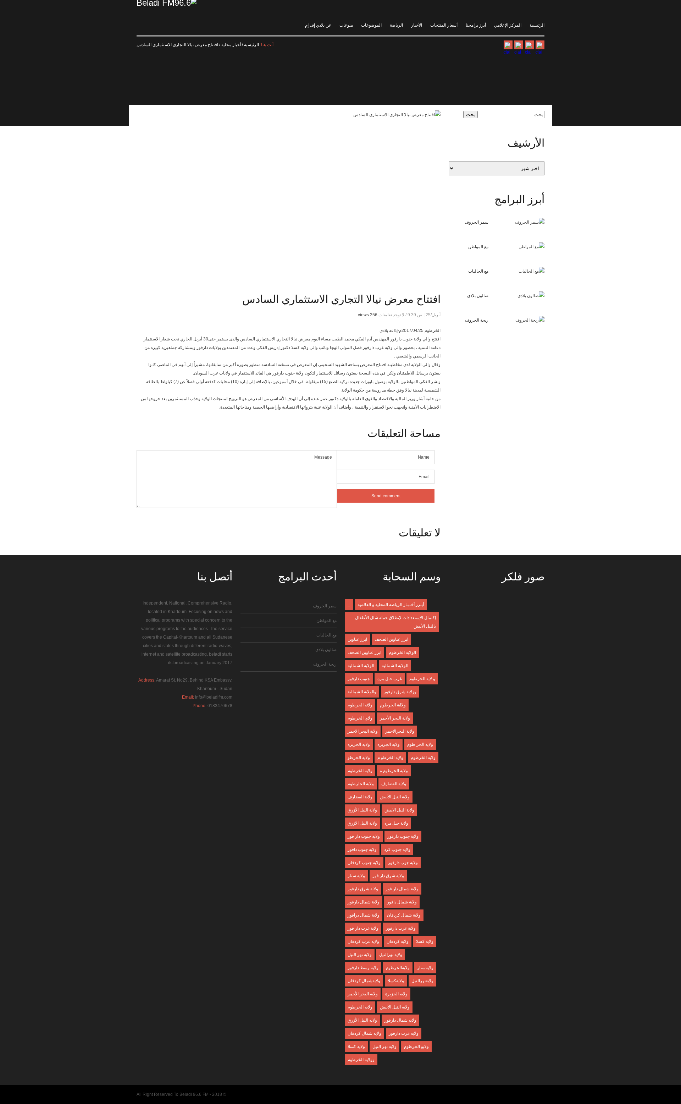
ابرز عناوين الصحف (391, 639)
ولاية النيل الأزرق (362, 810)
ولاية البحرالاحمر (399, 731)
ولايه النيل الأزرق (362, 1020)
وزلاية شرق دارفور (400, 691)
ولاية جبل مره (396, 823)
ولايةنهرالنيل (422, 980)
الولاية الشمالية (361, 665)
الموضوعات (371, 25)
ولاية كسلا (424, 941)
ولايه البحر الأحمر (363, 993)
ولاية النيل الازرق (362, 823)
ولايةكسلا (396, 980)
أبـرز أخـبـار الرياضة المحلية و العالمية (391, 604)
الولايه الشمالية (395, 665)
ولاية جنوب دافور (362, 849)
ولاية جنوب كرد (397, 849)
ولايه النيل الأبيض (395, 1007)
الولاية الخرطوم (402, 652)
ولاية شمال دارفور (364, 902)
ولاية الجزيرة (388, 744)
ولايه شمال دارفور (400, 1020)
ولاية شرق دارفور (363, 888)
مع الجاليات (478, 271)
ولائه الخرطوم (360, 705)
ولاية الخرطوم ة (394, 770)
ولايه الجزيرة (396, 993)
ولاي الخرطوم (360, 718)
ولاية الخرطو (359, 757)
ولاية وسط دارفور (363, 967)
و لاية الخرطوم (422, 678)
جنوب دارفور (359, 678)
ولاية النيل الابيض (399, 810)
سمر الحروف (476, 222)
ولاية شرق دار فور (388, 875)
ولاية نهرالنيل (390, 954)
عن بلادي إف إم (318, 25)
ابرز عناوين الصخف (364, 652)
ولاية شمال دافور (402, 902)
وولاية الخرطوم (361, 1059)
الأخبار (416, 25)
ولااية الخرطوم (393, 705)
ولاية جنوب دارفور (403, 836)
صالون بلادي (477, 295)
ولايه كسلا (356, 1046)
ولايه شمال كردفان (364, 1033)
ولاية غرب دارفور (401, 928)
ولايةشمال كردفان (364, 980)
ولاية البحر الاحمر (363, 731)
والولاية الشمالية (362, 691)
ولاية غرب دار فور (363, 928)
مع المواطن (478, 246)
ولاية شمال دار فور (402, 888)
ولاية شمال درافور (364, 915)
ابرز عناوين (357, 639)
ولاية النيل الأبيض (395, 796)
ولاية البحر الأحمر (395, 718)
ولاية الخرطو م (390, 757)
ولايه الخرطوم (360, 1007)
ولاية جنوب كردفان (364, 862)
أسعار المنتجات (444, 25)
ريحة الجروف (476, 320)
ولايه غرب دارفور (404, 1033)
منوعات (346, 25)
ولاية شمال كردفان (404, 915)
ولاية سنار (356, 875)
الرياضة (396, 25)
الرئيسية (537, 25)
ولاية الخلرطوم (361, 783)
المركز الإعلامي (507, 25)
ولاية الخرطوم (423, 757)
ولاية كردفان (398, 941)
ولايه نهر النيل (384, 1046)
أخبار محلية (231, 44)
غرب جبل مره (389, 678)
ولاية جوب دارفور (403, 862)
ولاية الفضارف (393, 783)
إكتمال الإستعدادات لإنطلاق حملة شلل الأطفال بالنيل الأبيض (395, 622)
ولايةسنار (425, 967)
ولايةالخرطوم (398, 967)
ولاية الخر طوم (420, 744)
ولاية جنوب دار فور (364, 836)
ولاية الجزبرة (359, 744)
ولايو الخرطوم (416, 1046)
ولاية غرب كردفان (363, 941)
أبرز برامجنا (476, 25)
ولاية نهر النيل (360, 954)
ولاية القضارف (360, 796)
